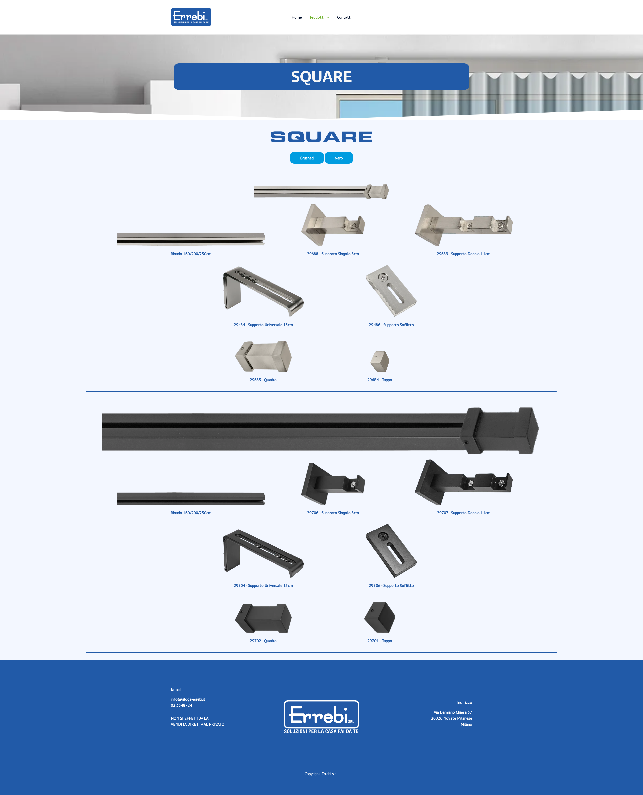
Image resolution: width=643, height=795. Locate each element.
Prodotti (317, 17)
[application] (326, 17)
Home (297, 17)
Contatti (344, 17)
